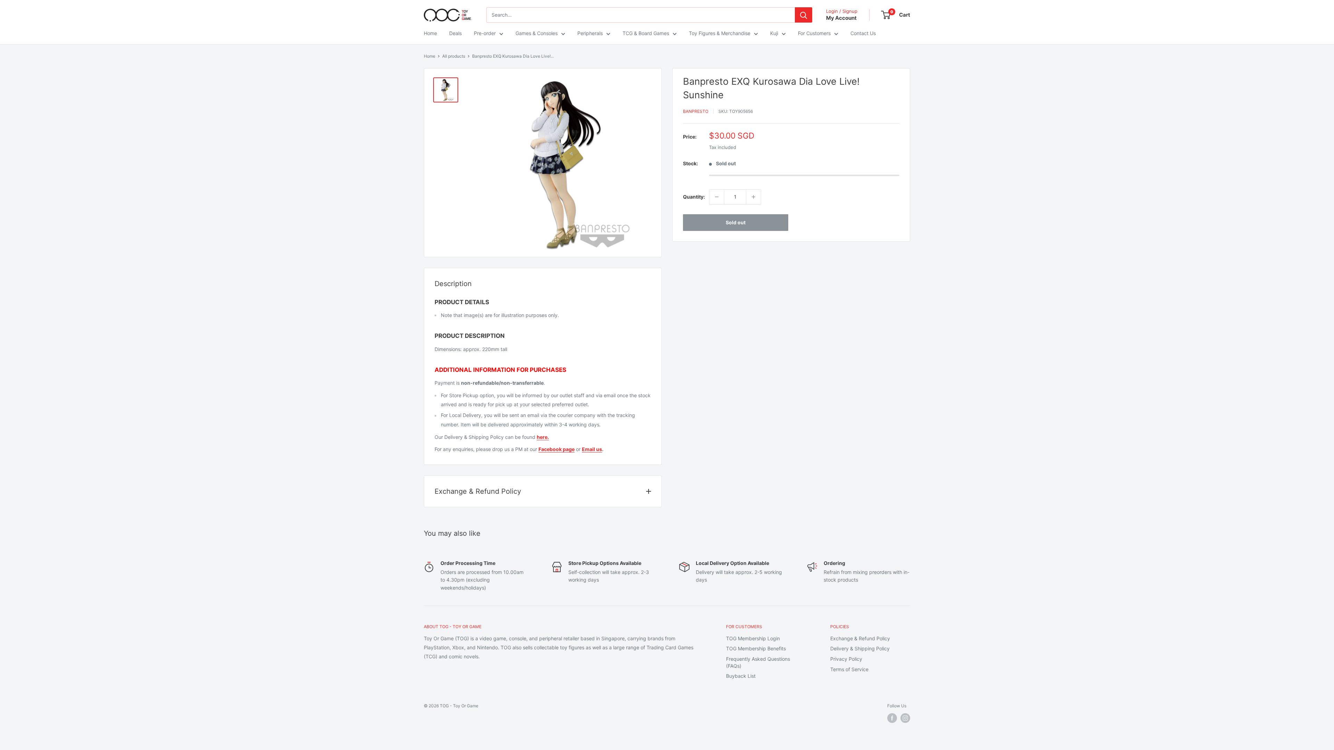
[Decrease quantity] (716, 197)
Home (430, 33)
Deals (455, 33)
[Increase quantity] (753, 197)
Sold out (736, 222)
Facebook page (556, 449)
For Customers (814, 33)
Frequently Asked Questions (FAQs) (758, 662)
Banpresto (695, 111)
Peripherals (590, 33)
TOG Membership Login (753, 638)
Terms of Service (849, 669)
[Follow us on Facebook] (892, 718)
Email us (592, 449)
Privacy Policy (846, 659)
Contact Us (863, 33)
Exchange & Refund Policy (860, 638)
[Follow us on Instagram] (905, 718)
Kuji (774, 33)
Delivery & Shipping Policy (860, 648)
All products (453, 56)
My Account (841, 18)
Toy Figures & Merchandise (719, 33)
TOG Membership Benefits (756, 648)
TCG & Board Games (646, 33)
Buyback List (741, 676)
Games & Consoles (537, 33)
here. (543, 437)
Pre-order (485, 33)
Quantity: (694, 197)
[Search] (803, 15)
